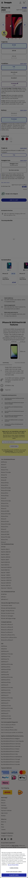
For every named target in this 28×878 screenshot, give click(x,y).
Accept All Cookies (14, 875)
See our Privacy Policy (13, 864)
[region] (14, 863)
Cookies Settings (14, 867)
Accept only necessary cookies (14, 871)
